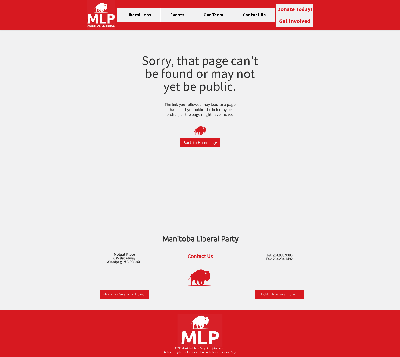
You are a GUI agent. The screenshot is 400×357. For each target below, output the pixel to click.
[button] (200, 142)
